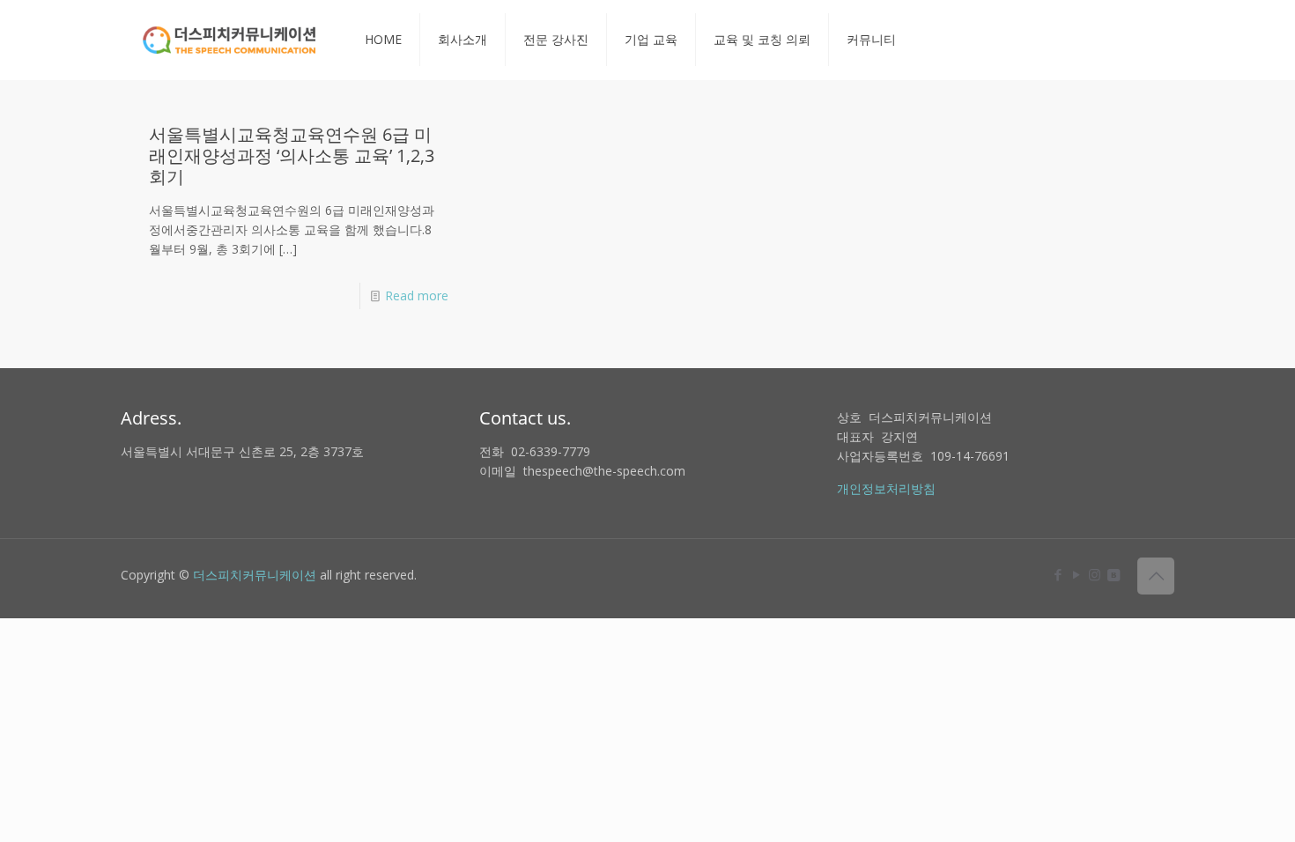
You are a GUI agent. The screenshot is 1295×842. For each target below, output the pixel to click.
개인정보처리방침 (886, 488)
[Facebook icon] (1057, 574)
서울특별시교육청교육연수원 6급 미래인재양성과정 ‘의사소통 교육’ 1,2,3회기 (291, 155)
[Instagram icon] (1094, 574)
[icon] (1113, 574)
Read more (416, 295)
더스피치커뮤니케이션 (254, 574)
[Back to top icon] (1155, 576)
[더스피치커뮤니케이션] (229, 39)
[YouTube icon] (1076, 574)
